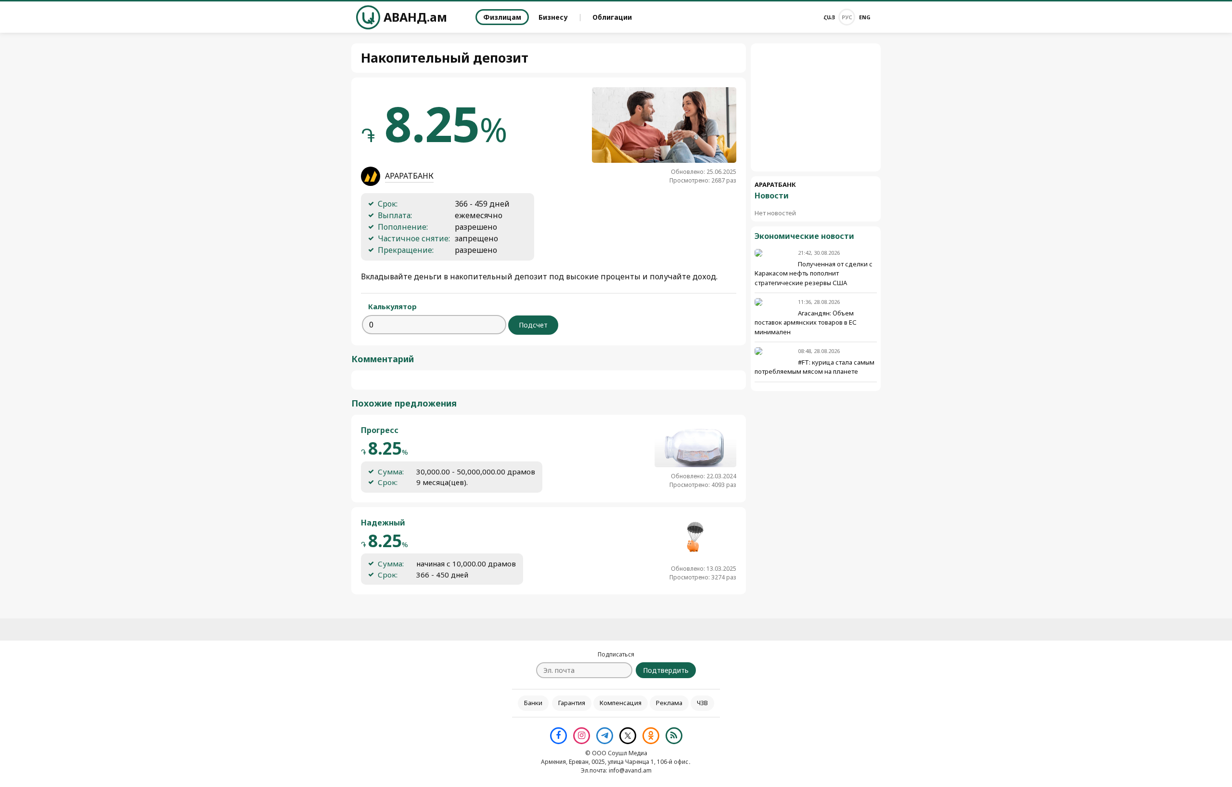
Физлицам (502, 17)
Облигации (612, 17)
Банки (533, 702)
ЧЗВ (702, 702)
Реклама (669, 702)
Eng (865, 17)
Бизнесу (553, 17)
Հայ (829, 17)
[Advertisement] (816, 107)
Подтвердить (666, 670)
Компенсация (621, 702)
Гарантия (571, 702)
